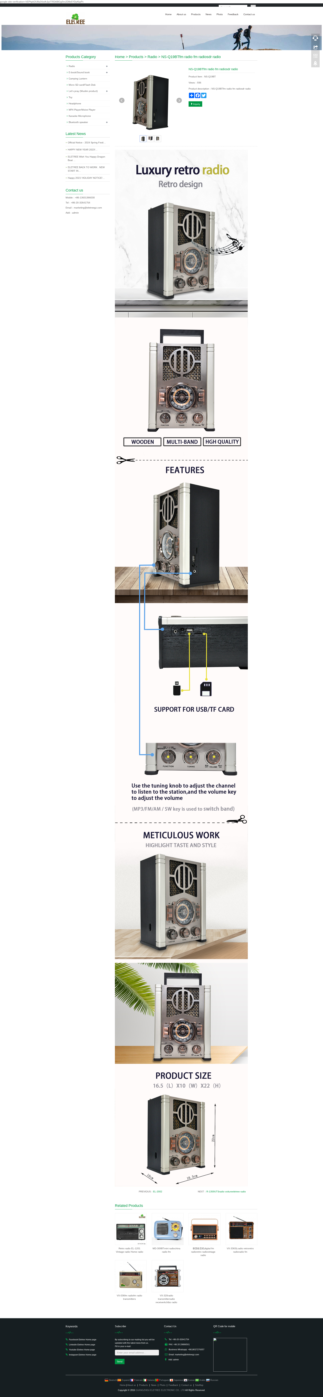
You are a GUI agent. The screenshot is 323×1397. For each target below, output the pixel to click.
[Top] (315, 64)
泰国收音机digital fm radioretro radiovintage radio (203, 1251)
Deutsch (113, 1380)
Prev (121, 100)
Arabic (202, 1380)
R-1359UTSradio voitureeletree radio (226, 1191)
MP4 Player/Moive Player (82, 109)
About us (181, 14)
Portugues (164, 1380)
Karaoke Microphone (80, 116)
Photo (220, 14)
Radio (152, 57)
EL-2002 (157, 1191)
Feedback (233, 14)
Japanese (178, 1380)
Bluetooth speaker (78, 122)
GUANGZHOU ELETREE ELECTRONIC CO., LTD (160, 1390)
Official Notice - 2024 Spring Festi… (87, 142)
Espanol (125, 1380)
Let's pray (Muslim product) (83, 91)
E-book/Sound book (79, 72)
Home (168, 14)
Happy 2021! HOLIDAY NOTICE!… (86, 178)
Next (179, 100)
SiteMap (199, 1385)
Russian (214, 1380)
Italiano (151, 1380)
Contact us (249, 14)
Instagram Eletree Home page (82, 1355)
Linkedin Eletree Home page (82, 1344)
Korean (191, 1380)
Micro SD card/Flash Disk (82, 84)
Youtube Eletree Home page (82, 1350)
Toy (70, 97)
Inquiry (196, 104)
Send (119, 1361)
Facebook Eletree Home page (82, 1339)
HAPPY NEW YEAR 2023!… (83, 149)
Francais (138, 1380)
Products (196, 14)
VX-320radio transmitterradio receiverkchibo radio (166, 1299)
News (208, 14)
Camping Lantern (78, 78)
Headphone (75, 103)
